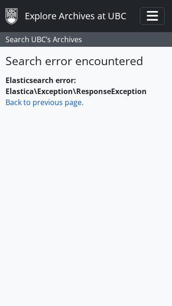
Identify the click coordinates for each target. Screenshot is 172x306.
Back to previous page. (44, 102)
